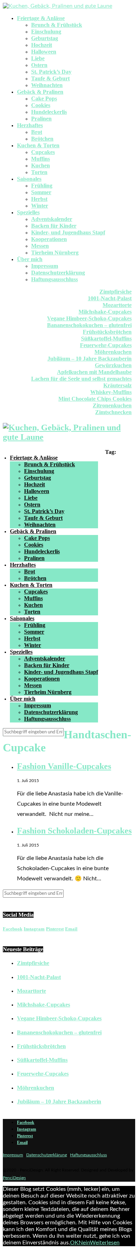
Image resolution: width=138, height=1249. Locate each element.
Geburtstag (44, 38)
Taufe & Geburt (50, 78)
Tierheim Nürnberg (55, 253)
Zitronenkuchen (112, 405)
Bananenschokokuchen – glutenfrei (89, 325)
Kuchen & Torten (38, 145)
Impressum (44, 266)
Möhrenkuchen (113, 352)
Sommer (41, 192)
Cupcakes (43, 152)
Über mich (29, 259)
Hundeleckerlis (49, 112)
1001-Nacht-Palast (110, 298)
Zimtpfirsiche (115, 292)
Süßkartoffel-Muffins (106, 339)
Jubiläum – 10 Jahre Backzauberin (89, 359)
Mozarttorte (117, 305)
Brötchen (42, 139)
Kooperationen (49, 239)
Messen (40, 246)
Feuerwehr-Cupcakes (106, 345)
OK (74, 1242)
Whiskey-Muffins (111, 392)
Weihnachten (47, 85)
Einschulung (46, 32)
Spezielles (28, 212)
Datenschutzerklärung (58, 273)
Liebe (38, 58)
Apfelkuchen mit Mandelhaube (94, 372)
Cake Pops (44, 98)
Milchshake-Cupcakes (105, 312)
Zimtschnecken (113, 412)
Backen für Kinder (53, 226)
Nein (84, 1242)
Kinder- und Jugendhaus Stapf (68, 232)
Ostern (39, 65)
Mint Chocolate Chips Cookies (95, 399)
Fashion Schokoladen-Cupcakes (74, 830)
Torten (39, 172)
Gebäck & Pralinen (40, 92)
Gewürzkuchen (113, 365)
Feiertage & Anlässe (41, 18)
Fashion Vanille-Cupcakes (64, 766)
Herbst (39, 199)
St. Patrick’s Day (51, 72)
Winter (39, 206)
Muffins (40, 159)
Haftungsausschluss (54, 279)
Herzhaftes (30, 125)
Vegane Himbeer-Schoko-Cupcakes (89, 318)
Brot (36, 132)
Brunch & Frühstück (56, 25)
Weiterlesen (105, 1242)
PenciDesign (14, 1178)
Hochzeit (41, 45)
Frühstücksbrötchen (107, 332)
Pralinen (41, 119)
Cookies (40, 105)
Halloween (43, 52)
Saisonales (29, 179)
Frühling (41, 186)
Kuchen (40, 165)
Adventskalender (51, 219)
